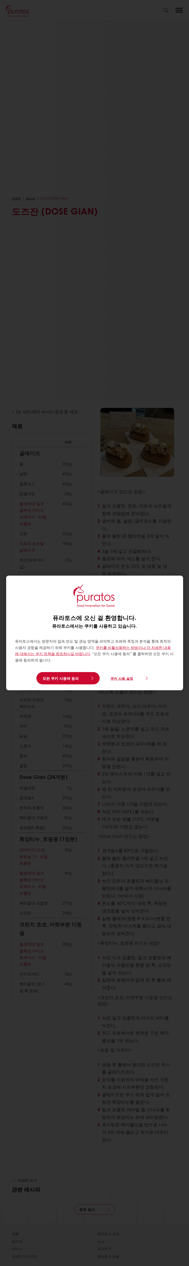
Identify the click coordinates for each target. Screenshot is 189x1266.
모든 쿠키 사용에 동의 (61, 678)
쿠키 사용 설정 (121, 678)
